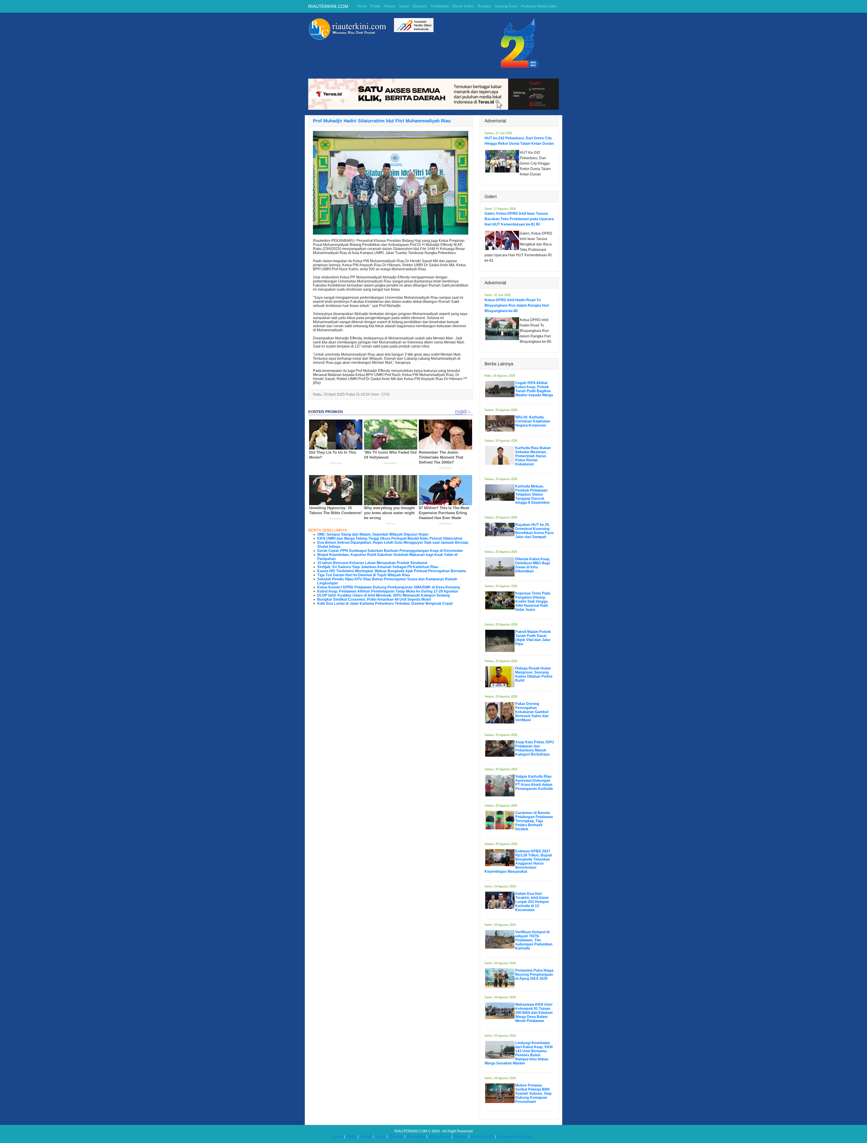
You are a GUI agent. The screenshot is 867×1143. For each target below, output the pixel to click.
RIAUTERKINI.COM (328, 6)
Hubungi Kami (505, 6)
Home (362, 6)
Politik (375, 6)
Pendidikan (440, 6)
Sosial (404, 6)
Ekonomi (420, 6)
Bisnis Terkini (463, 6)
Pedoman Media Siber (539, 6)
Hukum (389, 6)
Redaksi (484, 6)
